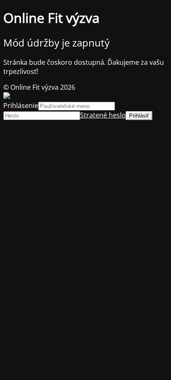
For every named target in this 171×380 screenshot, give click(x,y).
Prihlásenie (20, 105)
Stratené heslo (103, 115)
